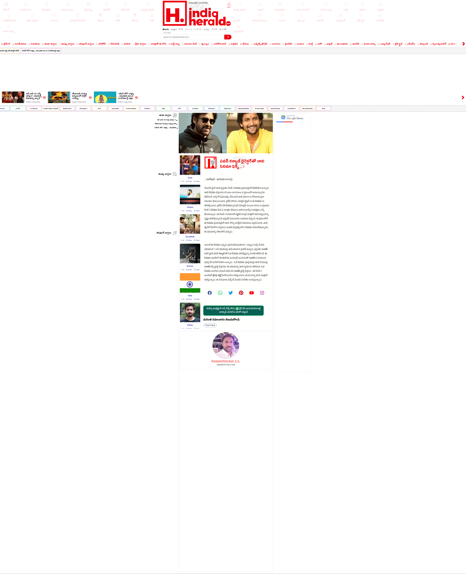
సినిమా (237, 188)
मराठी (214, 29)
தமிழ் (206, 29)
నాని (218, 188)
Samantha (91, 108)
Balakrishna (43, 108)
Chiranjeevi (59, 108)
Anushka (171, 108)
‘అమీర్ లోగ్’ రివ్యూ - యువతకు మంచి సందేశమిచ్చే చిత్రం (126, 96)
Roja (299, 108)
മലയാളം (167, 33)
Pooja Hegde (235, 108)
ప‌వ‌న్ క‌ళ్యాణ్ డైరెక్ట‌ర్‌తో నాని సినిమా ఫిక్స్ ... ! (242, 164)
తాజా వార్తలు (165, 116)
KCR (75, 108)
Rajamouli (203, 108)
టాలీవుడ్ (211, 179)
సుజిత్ (264, 249)
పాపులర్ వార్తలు (163, 233)
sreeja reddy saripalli (26, 108)
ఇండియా (221, 179)
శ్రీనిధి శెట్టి (217, 275)
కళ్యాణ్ (222, 254)
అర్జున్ (238, 214)
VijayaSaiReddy (219, 108)
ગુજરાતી (188, 29)
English (174, 29)
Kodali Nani (267, 108)
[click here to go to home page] (196, 25)
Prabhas (123, 108)
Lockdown (9, 108)
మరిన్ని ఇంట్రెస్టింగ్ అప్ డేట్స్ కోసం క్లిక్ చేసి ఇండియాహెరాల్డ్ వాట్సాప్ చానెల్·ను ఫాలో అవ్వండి (233, 310)
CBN (139, 108)
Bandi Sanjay (251, 108)
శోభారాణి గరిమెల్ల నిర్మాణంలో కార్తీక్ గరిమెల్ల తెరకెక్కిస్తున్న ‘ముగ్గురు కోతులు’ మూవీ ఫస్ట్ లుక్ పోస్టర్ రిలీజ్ (79, 96)
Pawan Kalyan (107, 108)
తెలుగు (165, 30)
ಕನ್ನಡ (198, 29)
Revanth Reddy (283, 108)
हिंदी (181, 29)
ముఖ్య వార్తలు (164, 174)
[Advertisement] (233, 72)
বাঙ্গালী (222, 29)
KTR (155, 108)
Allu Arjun (187, 108)
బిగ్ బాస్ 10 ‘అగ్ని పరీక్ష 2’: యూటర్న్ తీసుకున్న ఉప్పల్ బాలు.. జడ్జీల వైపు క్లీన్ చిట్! (34, 96)
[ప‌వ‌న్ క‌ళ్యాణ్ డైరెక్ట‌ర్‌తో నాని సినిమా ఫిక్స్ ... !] (226, 153)
